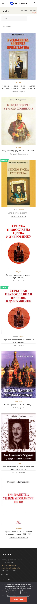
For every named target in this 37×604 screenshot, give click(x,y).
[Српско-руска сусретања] (18, 183)
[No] (35, 593)
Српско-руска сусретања (19, 213)
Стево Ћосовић (18, 281)
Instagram (7, 575)
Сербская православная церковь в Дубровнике (18, 341)
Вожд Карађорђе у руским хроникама (18, 150)
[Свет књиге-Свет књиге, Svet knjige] (19, 3)
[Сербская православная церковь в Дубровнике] (18, 310)
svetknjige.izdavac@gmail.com (11, 568)
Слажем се (18, 599)
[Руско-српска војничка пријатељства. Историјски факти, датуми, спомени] (18, 56)
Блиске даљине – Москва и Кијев (18, 404)
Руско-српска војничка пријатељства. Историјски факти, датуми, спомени (18, 87)
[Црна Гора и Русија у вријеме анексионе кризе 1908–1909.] (18, 501)
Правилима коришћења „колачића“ (18, 596)
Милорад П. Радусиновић (18, 154)
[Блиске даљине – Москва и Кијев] (18, 374)
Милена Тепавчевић (18, 216)
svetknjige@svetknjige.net (10, 565)
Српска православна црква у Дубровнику (18, 276)
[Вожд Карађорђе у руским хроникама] (18, 121)
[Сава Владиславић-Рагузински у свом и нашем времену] (18, 437)
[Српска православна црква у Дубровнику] (18, 245)
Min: (7, 26)
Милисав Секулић (18, 92)
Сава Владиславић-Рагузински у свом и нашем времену (18, 468)
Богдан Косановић (18, 473)
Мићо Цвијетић (18, 408)
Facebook (1, 575)
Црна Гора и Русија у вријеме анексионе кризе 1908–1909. (18, 532)
